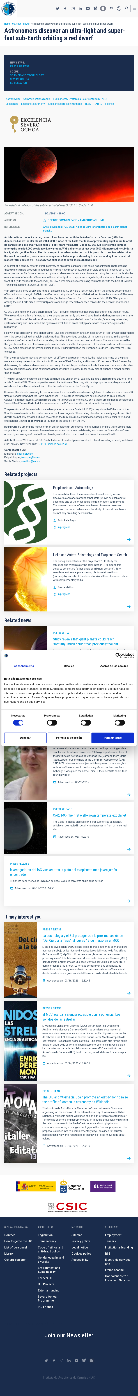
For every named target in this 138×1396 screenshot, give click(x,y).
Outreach (16, 23)
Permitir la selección (69, 737)
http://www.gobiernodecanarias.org (72, 1186)
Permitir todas (113, 737)
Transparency (47, 1241)
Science (109, 103)
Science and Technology (27, 75)
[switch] (52, 723)
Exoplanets (12, 103)
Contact (9, 1235)
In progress (64, 527)
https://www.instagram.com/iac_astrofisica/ (73, 8)
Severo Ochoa (19, 79)
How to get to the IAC (18, 1241)
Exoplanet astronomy (33, 103)
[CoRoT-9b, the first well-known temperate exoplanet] (129, 849)
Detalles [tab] (69, 665)
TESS (88, 103)
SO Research (18, 82)
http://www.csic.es (67, 1207)
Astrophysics (13, 99)
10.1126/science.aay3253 (52, 444)
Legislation (45, 1235)
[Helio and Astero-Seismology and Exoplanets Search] (129, 606)
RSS (108, 1253)
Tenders (110, 1241)
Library (8, 1253)
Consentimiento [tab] (24, 665)
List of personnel (15, 1247)
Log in (119, 8)
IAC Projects (46, 1284)
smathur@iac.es (30, 461)
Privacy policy (81, 1241)
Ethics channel (114, 1270)
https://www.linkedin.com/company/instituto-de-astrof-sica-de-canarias (80, 8)
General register (15, 1259)
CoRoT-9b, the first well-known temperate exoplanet (89, 815)
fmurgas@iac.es (30, 457)
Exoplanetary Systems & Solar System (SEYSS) (80, 99)
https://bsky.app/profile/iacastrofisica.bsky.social (95, 8)
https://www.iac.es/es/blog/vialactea (103, 8)
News (26, 23)
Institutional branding (119, 1247)
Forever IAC (45, 1278)
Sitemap (77, 1235)
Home (7, 23)
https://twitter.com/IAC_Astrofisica (57, 8)
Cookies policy (81, 1253)
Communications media (36, 99)
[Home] (8, 8)
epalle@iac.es (25, 453)
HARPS (98, 103)
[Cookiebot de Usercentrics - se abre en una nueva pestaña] (118, 655)
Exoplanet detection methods (65, 103)
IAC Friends (45, 1307)
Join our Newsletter (69, 1335)
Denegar (25, 737)
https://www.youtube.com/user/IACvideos (88, 8)
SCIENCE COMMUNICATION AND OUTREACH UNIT (76, 220)
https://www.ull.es (103, 1186)
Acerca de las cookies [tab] (114, 665)
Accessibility (80, 1259)
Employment (113, 1235)
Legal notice (80, 1247)
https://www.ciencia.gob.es (36, 1186)
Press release (62, 633)
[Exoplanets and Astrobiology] (129, 540)
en (111, 8)
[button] (69, 174)
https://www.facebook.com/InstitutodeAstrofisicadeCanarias (65, 8)
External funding (48, 1290)
